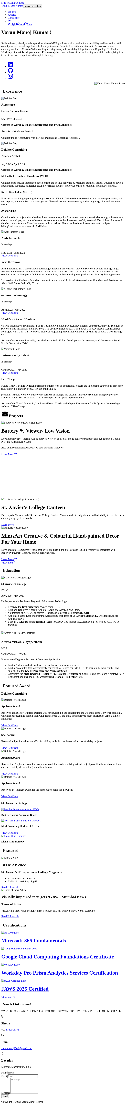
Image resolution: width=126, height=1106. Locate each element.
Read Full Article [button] (10, 887)
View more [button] (7, 562)
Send (5, 1096)
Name (4, 1072)
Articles (12, 14)
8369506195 (12, 1029)
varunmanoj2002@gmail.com (16, 1048)
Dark (21, 24)
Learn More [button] (7, 454)
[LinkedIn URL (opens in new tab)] (10, 66)
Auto (29, 24)
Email (4, 1076)
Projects (12, 11)
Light (13, 24)
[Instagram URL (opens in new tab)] (10, 77)
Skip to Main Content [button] (12, 2)
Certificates (14, 17)
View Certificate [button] (9, 255)
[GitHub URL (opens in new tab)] (10, 72)
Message (5, 1092)
